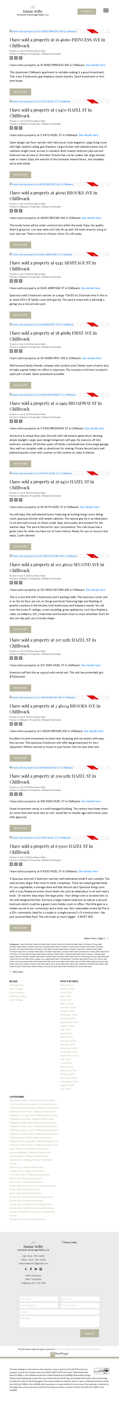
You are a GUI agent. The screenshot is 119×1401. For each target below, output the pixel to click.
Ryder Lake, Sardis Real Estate (25, 1193)
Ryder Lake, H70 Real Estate (80, 961)
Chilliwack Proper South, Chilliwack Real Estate (27, 952)
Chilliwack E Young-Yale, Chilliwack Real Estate (40, 54)
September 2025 (69, 1022)
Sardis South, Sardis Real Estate (57, 964)
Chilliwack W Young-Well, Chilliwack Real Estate (28, 954)
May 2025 (65, 1029)
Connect (87, 11)
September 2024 (69, 1055)
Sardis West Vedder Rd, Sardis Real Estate (32, 1208)
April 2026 (65, 999)
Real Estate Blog (18, 996)
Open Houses (17, 992)
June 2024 (66, 1062)
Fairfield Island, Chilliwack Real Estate (60, 957)
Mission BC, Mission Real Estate (26, 1178)
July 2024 (65, 1059)
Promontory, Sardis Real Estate (26, 961)
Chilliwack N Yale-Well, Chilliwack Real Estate (51, 949)
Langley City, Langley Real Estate (47, 959)
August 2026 (67, 988)
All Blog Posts (17, 985)
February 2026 (68, 1007)
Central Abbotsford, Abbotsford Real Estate (67, 944)
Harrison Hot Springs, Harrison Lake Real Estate (92, 957)
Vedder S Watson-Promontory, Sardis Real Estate (49, 966)
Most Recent (67, 985)
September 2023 (69, 1081)
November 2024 (69, 1051)
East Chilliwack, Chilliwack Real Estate (29, 1148)
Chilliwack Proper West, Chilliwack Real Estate (61, 952)
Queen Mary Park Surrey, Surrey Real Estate (54, 961)
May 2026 (65, 996)
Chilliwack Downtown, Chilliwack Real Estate (43, 947)
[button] (86, 12)
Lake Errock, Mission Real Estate (22, 959)
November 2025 (68, 1014)
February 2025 (68, 1040)
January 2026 (67, 1011)
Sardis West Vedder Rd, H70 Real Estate (84, 964)
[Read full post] (60, 33)
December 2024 (69, 1048)
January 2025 (67, 1044)
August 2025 (67, 1025)
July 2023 (65, 1089)
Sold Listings (16, 999)
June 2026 (66, 992)
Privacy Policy (61, 1349)
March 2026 (66, 1003)
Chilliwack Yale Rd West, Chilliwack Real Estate (64, 954)
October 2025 (68, 1018)
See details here (95, 65)
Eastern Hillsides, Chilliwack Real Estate (30, 957)
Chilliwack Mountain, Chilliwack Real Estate (32, 1118)
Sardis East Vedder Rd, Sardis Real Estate (30, 964)
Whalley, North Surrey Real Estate (80, 966)
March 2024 (66, 1066)
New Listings (16, 988)
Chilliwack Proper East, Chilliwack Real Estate (85, 949)
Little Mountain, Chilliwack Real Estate (74, 959)
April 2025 (65, 1033)
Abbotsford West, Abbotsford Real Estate (35, 944)
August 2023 (67, 1085)
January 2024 (67, 1074)
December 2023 (68, 1077)
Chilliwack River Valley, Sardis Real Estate (94, 952)
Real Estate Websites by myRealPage (84, 1349)
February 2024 (68, 1070)
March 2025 (66, 1037)
